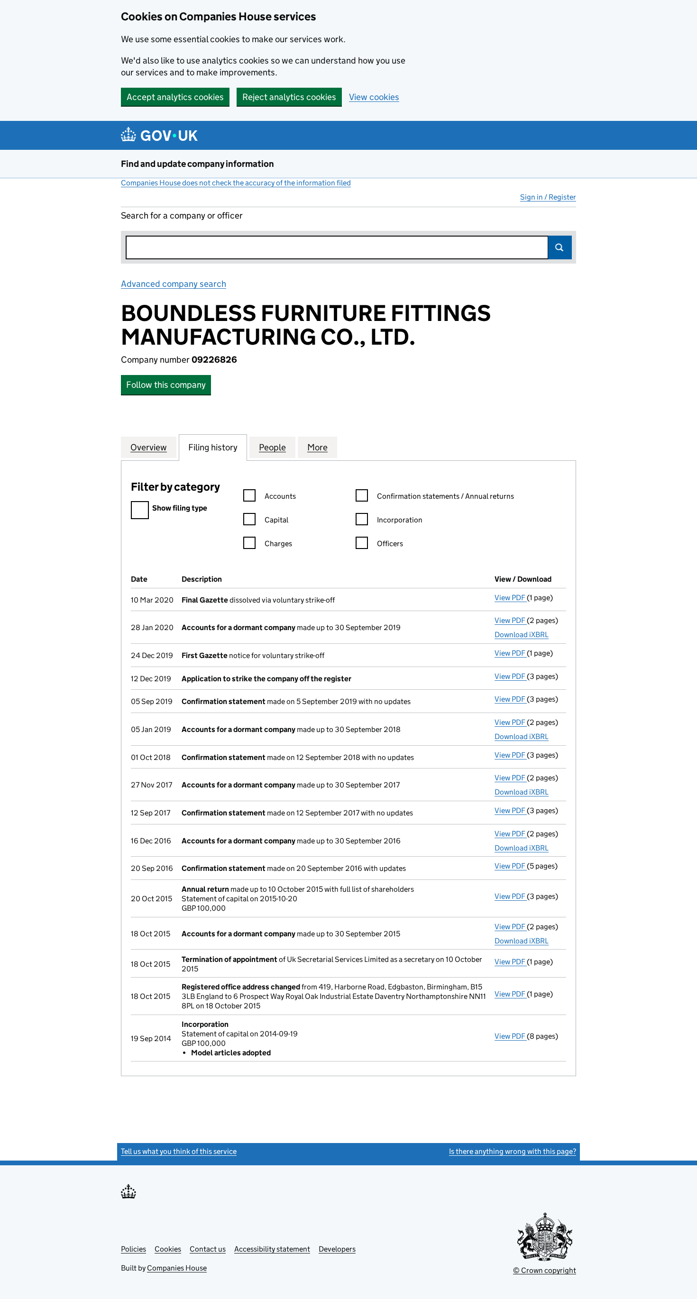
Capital (276, 519)
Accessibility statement (272, 1248)
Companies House (177, 1267)
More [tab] (317, 447)
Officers (390, 543)
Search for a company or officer (182, 215)
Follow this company (166, 384)
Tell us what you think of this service (179, 1151)
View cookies (374, 96)
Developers (337, 1248)
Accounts (280, 496)
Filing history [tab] (213, 447)
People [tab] (272, 447)
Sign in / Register (548, 196)
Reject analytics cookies (289, 96)
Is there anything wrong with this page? (512, 1151)
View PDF (511, 597)
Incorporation (399, 519)
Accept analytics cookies (175, 96)
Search (560, 247)
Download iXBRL (522, 634)
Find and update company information (197, 163)
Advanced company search (173, 283)
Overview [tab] (148, 447)
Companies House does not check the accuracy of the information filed (236, 182)
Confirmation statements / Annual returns (445, 496)
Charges (278, 543)
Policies (133, 1248)
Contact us (208, 1248)
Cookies (168, 1248)
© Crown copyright (544, 1270)
